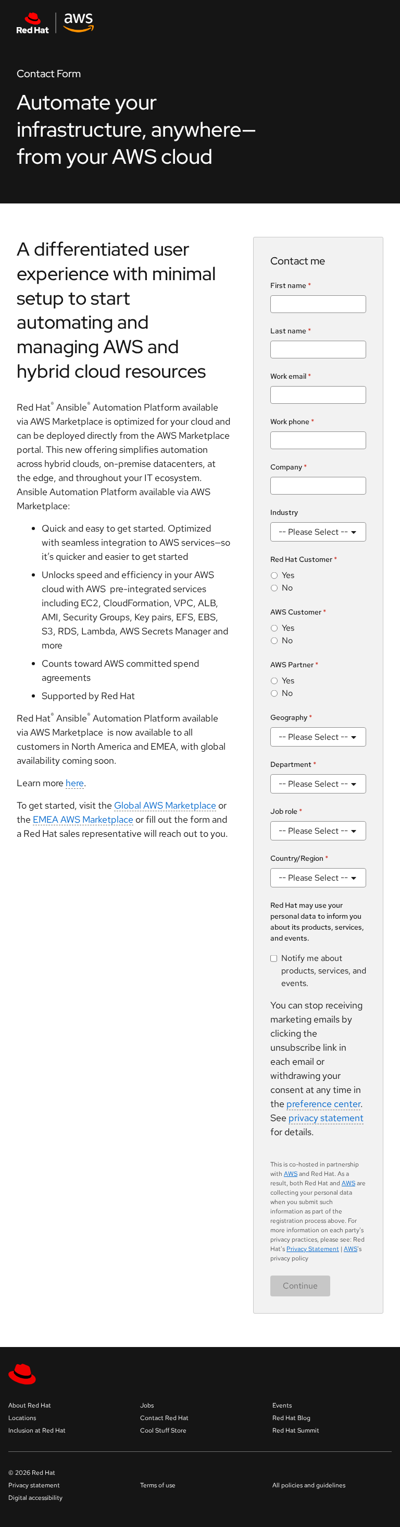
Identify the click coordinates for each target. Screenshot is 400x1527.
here (75, 783)
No (287, 587)
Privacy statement (34, 1485)
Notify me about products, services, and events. (323, 971)
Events (282, 1405)
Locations (22, 1418)
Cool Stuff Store (163, 1430)
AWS (290, 1174)
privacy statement (326, 1118)
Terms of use (158, 1485)
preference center (323, 1104)
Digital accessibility (35, 1498)
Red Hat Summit (295, 1430)
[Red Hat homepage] (137, 23)
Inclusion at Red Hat (37, 1430)
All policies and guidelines (308, 1485)
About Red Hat (29, 1405)
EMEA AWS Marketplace (83, 819)
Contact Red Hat (164, 1418)
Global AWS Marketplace (165, 805)
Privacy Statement (312, 1249)
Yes (288, 575)
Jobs (147, 1405)
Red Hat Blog (291, 1418)
